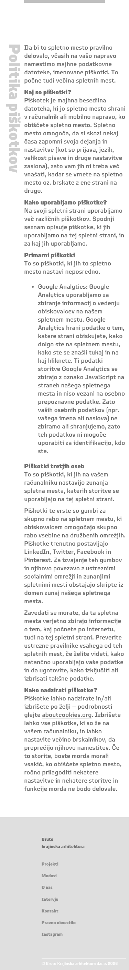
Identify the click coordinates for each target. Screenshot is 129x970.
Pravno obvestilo (59, 923)
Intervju (50, 899)
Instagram (52, 934)
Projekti (50, 864)
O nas (47, 887)
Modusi (49, 876)
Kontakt (50, 911)
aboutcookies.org (67, 715)
